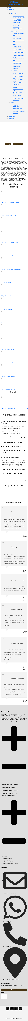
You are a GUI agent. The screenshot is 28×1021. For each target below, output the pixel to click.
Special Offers (5, 856)
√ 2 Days (4, 784)
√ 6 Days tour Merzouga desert (8, 795)
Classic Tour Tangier (18, 28)
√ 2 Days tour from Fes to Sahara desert (10, 785)
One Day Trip (14, 70)
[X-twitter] (16, 1008)
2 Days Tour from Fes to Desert (8, 215)
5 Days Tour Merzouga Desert (8, 376)
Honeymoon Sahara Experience (10, 861)
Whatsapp (12, 1)
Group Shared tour (8, 858)
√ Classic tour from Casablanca (8, 789)
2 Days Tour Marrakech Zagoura (8, 408)
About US (11, 9)
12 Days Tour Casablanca (19, 17)
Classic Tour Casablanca (6, 336)
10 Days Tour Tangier (18, 19)
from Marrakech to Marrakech (12, 784)
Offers (12, 102)
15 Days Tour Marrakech (18, 16)
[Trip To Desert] (22, 196)
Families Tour (16, 106)
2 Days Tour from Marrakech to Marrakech (17, 66)
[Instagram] (12, 1008)
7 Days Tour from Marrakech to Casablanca (17, 22)
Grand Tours (14, 13)
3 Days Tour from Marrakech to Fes (9, 229)
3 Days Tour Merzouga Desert (8, 349)
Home (10, 7)
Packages (11, 118)
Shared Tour (16, 105)
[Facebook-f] (7, 1008)
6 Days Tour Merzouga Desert (8, 389)
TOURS (10, 11)
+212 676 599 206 (13, 3)
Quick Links (4, 781)
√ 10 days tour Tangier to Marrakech (9, 792)
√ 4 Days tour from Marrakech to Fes (9, 793)
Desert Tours (14, 31)
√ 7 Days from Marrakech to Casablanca (10, 790)
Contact (11, 120)
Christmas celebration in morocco (11, 863)
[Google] (20, 1008)
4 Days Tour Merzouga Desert (8, 362)
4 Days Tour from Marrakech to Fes (9, 242)
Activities (12, 116)
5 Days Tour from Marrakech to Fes (9, 255)
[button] (14, 753)
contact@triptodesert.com (16, 4)
